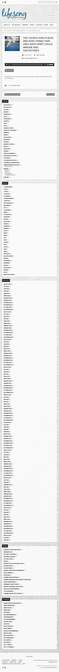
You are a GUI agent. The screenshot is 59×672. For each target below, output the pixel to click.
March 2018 (7, 491)
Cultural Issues (8, 559)
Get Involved (5, 660)
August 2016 (7, 535)
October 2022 (7, 390)
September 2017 (8, 505)
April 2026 (6, 293)
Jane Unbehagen (8, 617)
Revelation (7, 267)
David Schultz (8, 607)
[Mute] (48, 64)
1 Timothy (7, 194)
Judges (6, 246)
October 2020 (7, 445)
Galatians (6, 221)
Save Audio (10, 70)
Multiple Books (8, 256)
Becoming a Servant (9, 556)
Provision (6, 139)
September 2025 (8, 309)
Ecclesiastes (7, 214)
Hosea (5, 230)
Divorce (6, 112)
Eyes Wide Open (8, 565)
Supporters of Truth (10, 155)
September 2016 (8, 533)
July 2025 (6, 314)
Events (21, 660)
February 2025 (8, 325)
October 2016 (7, 530)
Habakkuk (6, 226)
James (5, 235)
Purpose (6, 142)
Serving (6, 151)
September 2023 (8, 364)
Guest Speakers (8, 572)
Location (4, 662)
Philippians (7, 260)
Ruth (5, 272)
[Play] (7, 64)
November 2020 (8, 443)
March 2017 (7, 519)
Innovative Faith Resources (51, 667)
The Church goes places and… (33, 30)
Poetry (6, 171)
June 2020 (6, 454)
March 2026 (7, 295)
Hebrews (6, 228)
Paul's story (49, 94)
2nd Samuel (7, 205)
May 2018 (6, 487)
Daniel (5, 212)
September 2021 (8, 420)
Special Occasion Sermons (11, 589)
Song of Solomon (9, 274)
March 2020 (7, 461)
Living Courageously (10, 582)
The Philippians (8, 591)
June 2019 (6, 482)
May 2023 (6, 374)
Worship (6, 177)
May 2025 (6, 318)
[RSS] (3, 2)
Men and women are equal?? (13, 94)
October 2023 (7, 362)
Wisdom (6, 168)
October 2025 (7, 307)
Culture (6, 109)
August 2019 (7, 477)
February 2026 (8, 298)
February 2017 (8, 521)
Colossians (7, 210)
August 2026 (7, 284)
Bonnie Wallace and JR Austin (12, 603)
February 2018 (8, 494)
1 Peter (6, 191)
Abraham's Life (8, 552)
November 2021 (8, 415)
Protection (7, 137)
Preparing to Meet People (11, 584)
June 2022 (6, 399)
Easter (6, 561)
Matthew (6, 253)
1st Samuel (7, 196)
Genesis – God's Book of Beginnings (14, 570)
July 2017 (6, 510)
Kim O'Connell (8, 628)
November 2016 (8, 528)
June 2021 (6, 427)
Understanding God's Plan (19, 30)
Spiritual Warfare (9, 153)
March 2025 (7, 323)
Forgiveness (7, 118)
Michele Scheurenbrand (11, 630)
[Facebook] (5, 2)
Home (4, 30)
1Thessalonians (8, 198)
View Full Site (29, 656)
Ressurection (8, 166)
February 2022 (8, 408)
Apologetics (7, 107)
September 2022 (8, 392)
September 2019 (8, 475)
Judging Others (8, 128)
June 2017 (6, 512)
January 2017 (7, 524)
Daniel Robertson (9, 605)
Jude (5, 244)
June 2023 (6, 371)
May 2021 (6, 429)
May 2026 (6, 291)
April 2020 (6, 459)
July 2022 (6, 397)
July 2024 (6, 341)
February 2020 (8, 464)
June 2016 (6, 540)
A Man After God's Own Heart (12, 549)
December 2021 (8, 413)
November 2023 (8, 360)
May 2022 (6, 401)
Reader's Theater (9, 144)
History (6, 170)
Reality (6, 146)
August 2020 (7, 450)
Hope (5, 123)
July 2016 (6, 537)
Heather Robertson (9, 614)
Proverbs (6, 263)
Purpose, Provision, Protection (13, 586)
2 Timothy (7, 200)
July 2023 (6, 369)
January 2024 (7, 355)
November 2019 (8, 471)
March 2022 (7, 406)
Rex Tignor (7, 642)
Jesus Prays (7, 575)
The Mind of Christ (9, 175)
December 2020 (8, 441)
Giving (20, 662)
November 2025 (8, 305)
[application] (29, 64)
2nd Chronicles (8, 203)
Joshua (6, 242)
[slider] (51, 64)
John (5, 240)
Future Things (8, 568)
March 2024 (7, 351)
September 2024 (8, 337)
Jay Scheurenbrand (9, 619)
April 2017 (6, 517)
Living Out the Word (10, 130)
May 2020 (6, 457)
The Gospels (8, 173)
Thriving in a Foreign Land (11, 162)
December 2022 (8, 385)
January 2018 (7, 496)
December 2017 (8, 498)
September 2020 (8, 447)
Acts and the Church (15, 85)
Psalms (6, 265)
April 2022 (6, 404)
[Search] (56, 2)
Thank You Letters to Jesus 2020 (11, 663)
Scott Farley (7, 644)
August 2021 (7, 422)
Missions (6, 132)
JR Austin (6, 624)
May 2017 (6, 514)
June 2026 (6, 288)
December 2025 (8, 302)
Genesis (6, 223)
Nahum (6, 258)
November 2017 (8, 500)
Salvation (6, 148)
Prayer (6, 135)
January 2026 (7, 300)
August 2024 (7, 339)
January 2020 (7, 466)
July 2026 (6, 286)
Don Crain (6, 612)
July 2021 (6, 424)
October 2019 (7, 473)
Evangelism (7, 114)
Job (5, 237)
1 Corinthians (8, 187)
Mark (5, 251)
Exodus (6, 219)
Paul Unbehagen (8, 637)
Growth (6, 121)
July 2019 (6, 480)
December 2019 (8, 468)
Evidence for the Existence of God (14, 563)
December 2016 (8, 526)
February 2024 (8, 353)
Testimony (7, 158)
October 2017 (7, 503)
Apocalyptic (7, 105)
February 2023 (8, 381)
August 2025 (7, 311)
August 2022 (7, 394)
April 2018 (6, 489)
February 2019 (8, 484)
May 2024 (6, 346)
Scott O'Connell (9, 647)
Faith (5, 116)
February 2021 (8, 436)
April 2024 (6, 348)
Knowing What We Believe (11, 577)
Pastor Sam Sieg (40, 55)
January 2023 (7, 383)
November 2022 (8, 388)
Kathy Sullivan (8, 626)
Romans (6, 270)
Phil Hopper (7, 640)
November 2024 (8, 332)
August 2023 (7, 367)
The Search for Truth (10, 160)
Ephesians (6, 217)
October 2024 (7, 335)
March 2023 (7, 378)
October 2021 (7, 418)
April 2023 (6, 376)
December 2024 (8, 330)
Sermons (9, 30)
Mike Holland (8, 633)
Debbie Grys (7, 610)
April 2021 (6, 431)
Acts (5, 207)
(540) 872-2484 (53, 662)
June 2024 (6, 344)
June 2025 (6, 316)
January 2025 (7, 328)
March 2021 (7, 434)
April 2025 (6, 321)
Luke (5, 249)
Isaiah (5, 233)
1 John (5, 189)
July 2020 (6, 452)
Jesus (5, 125)
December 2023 (8, 358)
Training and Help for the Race (13, 593)
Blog (23, 663)
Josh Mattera (8, 621)
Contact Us (12, 662)
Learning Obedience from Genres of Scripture (17, 579)
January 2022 (7, 411)
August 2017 (7, 507)
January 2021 (7, 438)
